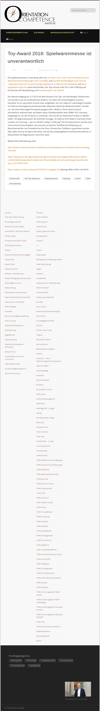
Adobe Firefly (41, 226)
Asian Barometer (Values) (14, 217)
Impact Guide (10, 264)
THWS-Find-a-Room (43, 540)
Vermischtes (67, 660)
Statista (39, 413)
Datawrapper (41, 255)
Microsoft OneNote (43, 339)
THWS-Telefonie (42, 587)
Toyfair (88, 178)
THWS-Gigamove (42, 545)
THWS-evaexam (42, 526)
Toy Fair (78, 178)
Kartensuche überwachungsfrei (48, 311)
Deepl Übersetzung (43, 264)
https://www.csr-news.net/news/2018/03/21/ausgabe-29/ (34, 169)
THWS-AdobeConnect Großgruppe (49, 460)
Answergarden (41, 236)
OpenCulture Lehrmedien (14, 302)
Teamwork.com (42, 427)
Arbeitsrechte (15, 178)
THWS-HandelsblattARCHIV (46, 549)
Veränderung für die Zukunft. (51, 90)
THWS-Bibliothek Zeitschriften (47, 474)
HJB (14, 70)
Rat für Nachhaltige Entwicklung (17, 316)
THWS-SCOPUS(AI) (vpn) (45, 573)
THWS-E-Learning (43, 516)
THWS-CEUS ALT (42, 498)
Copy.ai (39, 250)
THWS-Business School (45, 483)
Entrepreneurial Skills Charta (15, 240)
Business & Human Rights (14, 226)
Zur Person (39, 32)
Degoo (38, 269)
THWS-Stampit (41, 582)
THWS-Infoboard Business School (49, 554)
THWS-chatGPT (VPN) (44, 502)
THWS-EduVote (42, 521)
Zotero (38, 641)
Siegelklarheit (10, 335)
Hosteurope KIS (42, 292)
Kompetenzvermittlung (17, 32)
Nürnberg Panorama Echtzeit (16, 292)
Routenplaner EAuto (44, 389)
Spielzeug (66, 178)
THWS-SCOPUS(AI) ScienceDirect (48, 578)
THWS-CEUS (40, 493)
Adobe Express (42, 222)
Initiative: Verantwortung (14, 273)
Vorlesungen (17, 665)
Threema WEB (41, 451)
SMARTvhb (40, 403)
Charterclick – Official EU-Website (17, 231)
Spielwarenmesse (51, 178)
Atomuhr (39, 240)
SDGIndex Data (10, 330)
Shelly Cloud (41, 394)
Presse (48, 70)
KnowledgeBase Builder (45, 321)
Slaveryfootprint (11, 339)
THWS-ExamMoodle (43, 531)
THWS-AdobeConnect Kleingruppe (49, 465)
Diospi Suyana (10, 236)
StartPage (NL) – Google (45, 408)
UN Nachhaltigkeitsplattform (15, 369)
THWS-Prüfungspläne (44, 568)
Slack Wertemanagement (45, 399)
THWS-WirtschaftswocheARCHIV (48, 626)
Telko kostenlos (42, 432)
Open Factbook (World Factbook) (17, 297)
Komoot (39, 325)
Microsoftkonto (42, 344)
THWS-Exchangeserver (44, 535)
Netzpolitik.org (10, 288)
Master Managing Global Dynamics (18, 278)
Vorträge (55, 70)
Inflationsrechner (11, 269)
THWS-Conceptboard (44, 512)
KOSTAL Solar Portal (44, 330)
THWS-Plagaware (42, 564)
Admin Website (42, 217)
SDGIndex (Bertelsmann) (14, 325)
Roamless (40, 385)
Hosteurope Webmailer (45, 297)
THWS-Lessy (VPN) (43, 559)
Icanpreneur (9, 259)
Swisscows (40, 422)
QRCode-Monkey (42, 380)
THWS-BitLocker (42, 479)
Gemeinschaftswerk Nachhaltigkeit (18, 255)
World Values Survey (12, 373)
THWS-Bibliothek (42, 469)
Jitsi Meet (39, 302)
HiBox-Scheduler (42, 288)
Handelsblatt (41, 278)
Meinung (42, 70)
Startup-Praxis (10, 352)
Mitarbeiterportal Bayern (45, 349)
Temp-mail (40, 436)
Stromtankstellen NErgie (45, 418)
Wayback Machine (43, 631)
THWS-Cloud (41, 507)
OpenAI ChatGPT (42, 366)
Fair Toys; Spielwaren (32, 178)
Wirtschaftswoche (43, 636)
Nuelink (39, 353)
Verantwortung (15, 183)
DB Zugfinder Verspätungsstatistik (49, 259)
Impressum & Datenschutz (62, 32)
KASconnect (40, 316)
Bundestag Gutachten (13, 222)
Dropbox (39, 273)
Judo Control (41, 306)
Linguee (39, 335)
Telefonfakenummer (12, 364)
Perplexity (8, 311)
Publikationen (48, 660)
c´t (37, 245)
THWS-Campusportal (44, 488)
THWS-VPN (40, 622)
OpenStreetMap (42, 370)
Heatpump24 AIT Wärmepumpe (48, 283)
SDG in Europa (10, 321)
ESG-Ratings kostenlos (13, 245)
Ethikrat (8, 250)
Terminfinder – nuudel (44, 441)
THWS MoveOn (42, 455)
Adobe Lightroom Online (45, 231)
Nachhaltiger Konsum (13, 283)
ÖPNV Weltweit (10, 306)
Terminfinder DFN (43, 446)
